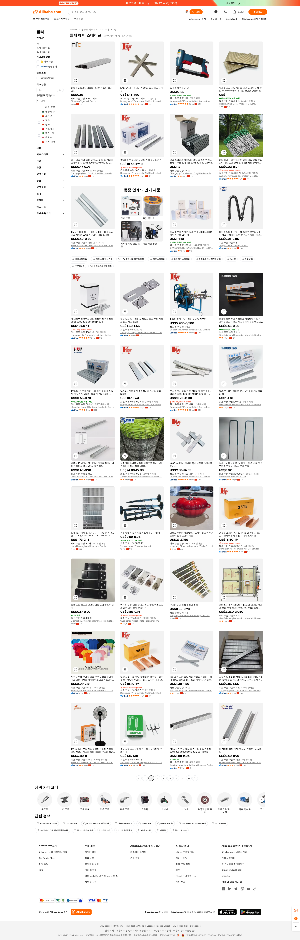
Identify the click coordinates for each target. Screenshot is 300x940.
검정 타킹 (106, 830)
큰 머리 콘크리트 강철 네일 (97, 823)
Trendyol (183, 926)
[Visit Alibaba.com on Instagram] (242, 889)
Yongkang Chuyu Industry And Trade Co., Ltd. (191, 546)
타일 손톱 (249, 259)
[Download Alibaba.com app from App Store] (227, 912)
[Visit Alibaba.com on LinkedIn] (230, 889)
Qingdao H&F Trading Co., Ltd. (233, 245)
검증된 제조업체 (138, 852)
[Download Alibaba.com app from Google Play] (250, 912)
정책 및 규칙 (91, 882)
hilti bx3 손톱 (220, 823)
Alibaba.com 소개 (48, 845)
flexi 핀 (233, 259)
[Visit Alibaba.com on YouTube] (248, 889)
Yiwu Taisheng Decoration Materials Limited (240, 335)
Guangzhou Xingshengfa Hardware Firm (139, 621)
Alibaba (73, 29)
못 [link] (115, 29)
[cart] (226, 12)
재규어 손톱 (146, 823)
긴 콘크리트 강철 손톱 (102, 266)
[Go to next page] (195, 778)
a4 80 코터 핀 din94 (48, 823)
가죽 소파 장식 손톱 (104, 259)
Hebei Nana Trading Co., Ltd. (232, 476)
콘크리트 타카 (181, 830)
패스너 (105, 29)
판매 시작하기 (228, 858)
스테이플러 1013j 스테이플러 (194, 823)
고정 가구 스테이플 (182, 259)
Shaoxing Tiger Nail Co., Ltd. (84, 101)
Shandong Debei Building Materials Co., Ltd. (141, 762)
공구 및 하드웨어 (89, 29)
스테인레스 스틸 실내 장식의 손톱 (54, 830)
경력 (41, 870)
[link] (296, 910)
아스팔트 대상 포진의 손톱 (210, 259)
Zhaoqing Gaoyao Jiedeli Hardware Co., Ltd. (141, 332)
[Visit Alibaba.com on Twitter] (236, 889)
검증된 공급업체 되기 (232, 870)
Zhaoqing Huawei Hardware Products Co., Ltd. (93, 407)
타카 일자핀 (146, 830)
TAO (174, 926)
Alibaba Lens (56, 912)
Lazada (150, 926)
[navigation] (50, 404)
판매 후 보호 (91, 870)
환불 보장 (89, 858)
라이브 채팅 (181, 858)
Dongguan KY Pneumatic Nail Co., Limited (140, 101)
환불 (178, 870)
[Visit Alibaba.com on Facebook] (223, 889)
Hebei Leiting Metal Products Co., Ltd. (237, 104)
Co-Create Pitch (47, 858)
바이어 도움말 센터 (185, 852)
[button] (186, 12)
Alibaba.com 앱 (179, 912)
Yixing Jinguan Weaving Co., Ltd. (135, 546)
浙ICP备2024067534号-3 (230, 935)
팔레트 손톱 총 (166, 823)
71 (189, 778)
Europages (195, 926)
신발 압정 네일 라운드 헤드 (132, 259)
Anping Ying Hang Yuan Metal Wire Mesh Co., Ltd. (142, 476)
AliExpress (105, 926)
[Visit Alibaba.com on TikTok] (255, 889)
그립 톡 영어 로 (126, 830)
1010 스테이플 (81, 259)
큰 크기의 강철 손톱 (85, 830)
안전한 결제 (90, 852)
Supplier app (152, 912)
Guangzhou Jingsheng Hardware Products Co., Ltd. (93, 621)
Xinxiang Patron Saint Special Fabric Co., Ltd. (92, 690)
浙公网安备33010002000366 (201, 935)
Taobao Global (163, 926)
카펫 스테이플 (159, 259)
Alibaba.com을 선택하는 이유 (53, 852)
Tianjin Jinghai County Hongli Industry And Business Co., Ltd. (191, 765)
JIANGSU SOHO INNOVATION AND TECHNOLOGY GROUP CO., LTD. (191, 248)
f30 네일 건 (79, 266)
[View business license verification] (178, 935)
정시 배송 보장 (92, 864)
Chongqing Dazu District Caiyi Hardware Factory (93, 173)
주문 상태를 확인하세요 (233, 864)
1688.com (118, 926)
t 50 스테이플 (71, 823)
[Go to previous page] (139, 778)
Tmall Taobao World (134, 926)
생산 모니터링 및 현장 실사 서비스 (101, 876)
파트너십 (226, 876)
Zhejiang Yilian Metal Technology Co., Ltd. (190, 615)
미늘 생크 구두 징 (125, 823)
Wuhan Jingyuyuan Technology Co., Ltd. (238, 176)
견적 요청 (135, 858)
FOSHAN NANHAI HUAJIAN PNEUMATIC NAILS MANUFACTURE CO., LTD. (93, 245)
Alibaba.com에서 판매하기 (234, 852)
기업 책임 (43, 864)
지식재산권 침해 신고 (186, 876)
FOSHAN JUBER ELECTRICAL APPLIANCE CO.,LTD (93, 762)
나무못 (163, 830)
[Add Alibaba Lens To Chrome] (81, 912)
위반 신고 (180, 882)
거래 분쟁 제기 (183, 864)
